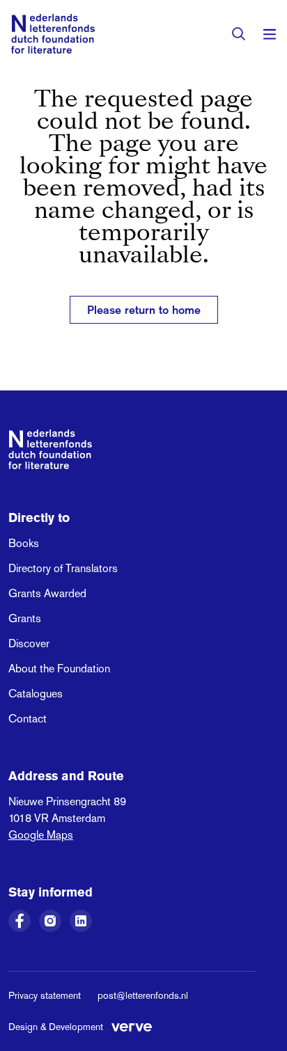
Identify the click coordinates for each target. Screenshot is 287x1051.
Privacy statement (44, 995)
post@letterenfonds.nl (143, 995)
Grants (24, 618)
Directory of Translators (63, 568)
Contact (27, 718)
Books (23, 543)
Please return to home (144, 310)
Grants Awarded (47, 593)
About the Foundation (59, 668)
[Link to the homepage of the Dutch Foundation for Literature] (53, 34)
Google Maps (40, 835)
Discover (28, 643)
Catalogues (35, 693)
